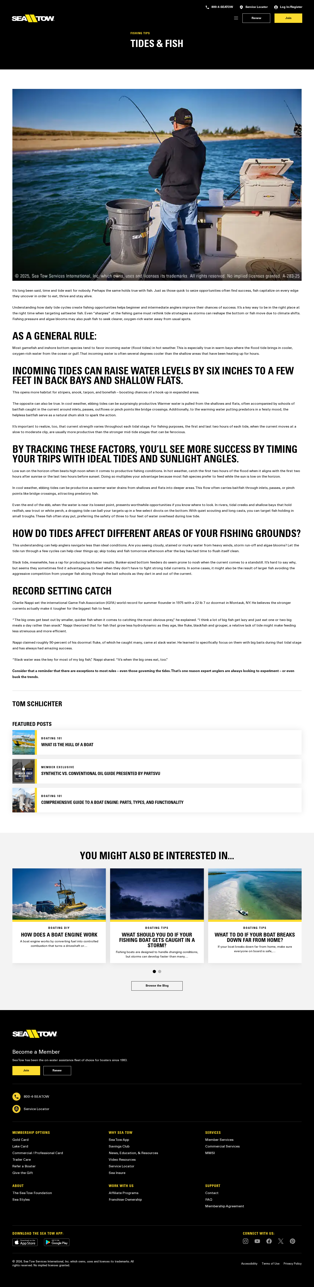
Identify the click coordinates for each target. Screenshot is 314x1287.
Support (212, 1186)
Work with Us (121, 1186)
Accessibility (249, 1263)
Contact (212, 1193)
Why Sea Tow (120, 1133)
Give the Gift (22, 1173)
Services (213, 1133)
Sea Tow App (119, 1140)
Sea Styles (21, 1199)
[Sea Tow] (33, 18)
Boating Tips (157, 928)
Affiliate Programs (123, 1193)
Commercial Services (222, 1146)
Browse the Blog (157, 985)
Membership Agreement (224, 1206)
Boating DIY (59, 928)
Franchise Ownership (125, 1199)
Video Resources (122, 1160)
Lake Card (20, 1146)
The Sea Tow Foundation (32, 1193)
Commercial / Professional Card (37, 1153)
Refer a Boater (24, 1166)
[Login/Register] (236, 18)
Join (288, 18)
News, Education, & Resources (133, 1153)
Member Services (219, 1140)
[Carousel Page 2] (159, 971)
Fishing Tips (140, 33)
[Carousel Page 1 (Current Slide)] (154, 971)
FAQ (208, 1199)
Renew (256, 18)
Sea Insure (117, 1173)
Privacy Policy (293, 1263)
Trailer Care (21, 1160)
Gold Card (20, 1140)
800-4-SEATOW (222, 7)
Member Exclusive (57, 767)
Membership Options (31, 1133)
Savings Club (119, 1146)
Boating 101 (51, 738)
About (18, 1186)
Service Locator (256, 7)
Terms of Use (270, 1263)
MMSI (210, 1153)
